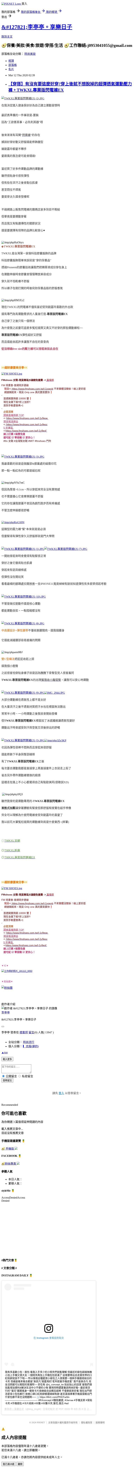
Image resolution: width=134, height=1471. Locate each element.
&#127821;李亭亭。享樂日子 (36, 27)
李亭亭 (5, 1012)
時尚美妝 (30, 53)
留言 (31, 1032)
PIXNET (41, 1422)
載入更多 (7, 1059)
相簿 (11, 60)
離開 (20, 1464)
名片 (11, 69)
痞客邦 (24, 1032)
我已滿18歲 (8, 1464)
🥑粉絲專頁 (9, 1163)
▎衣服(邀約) (31, 1046)
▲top (4, 1052)
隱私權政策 (86, 1422)
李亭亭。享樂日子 (14, 1409)
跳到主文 (7, 36)
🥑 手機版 (8, 1148)
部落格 (12, 65)
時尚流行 (28, 1042)
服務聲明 (100, 1422)
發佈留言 (7, 1080)
